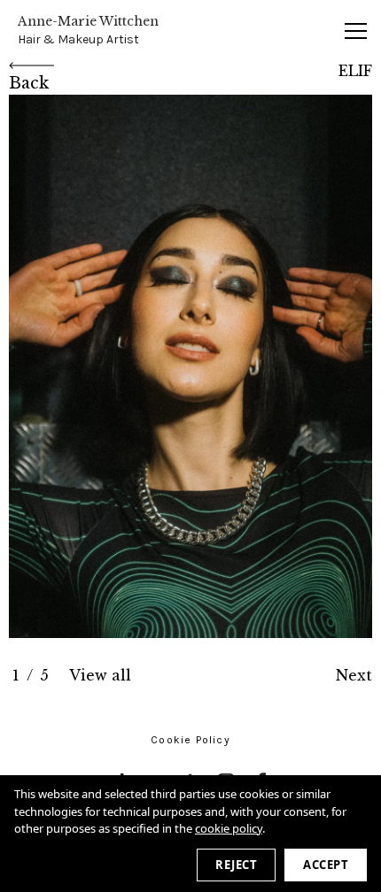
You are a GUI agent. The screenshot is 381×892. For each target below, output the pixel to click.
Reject (236, 865)
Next (354, 675)
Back (29, 83)
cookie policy (228, 828)
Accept (325, 865)
